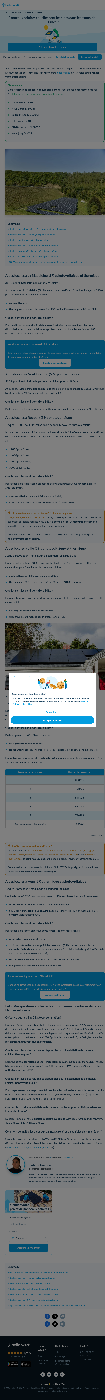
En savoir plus (52, 712)
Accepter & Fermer (52, 720)
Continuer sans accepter (21, 677)
